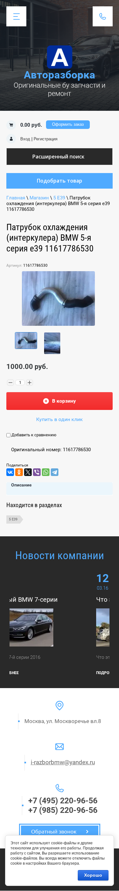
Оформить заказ (68, 124)
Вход (25, 139)
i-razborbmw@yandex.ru (63, 762)
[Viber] (37, 472)
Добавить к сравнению (33, 434)
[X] (28, 472)
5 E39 (59, 198)
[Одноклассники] (19, 472)
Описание (21, 484)
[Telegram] (54, 472)
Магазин (39, 198)
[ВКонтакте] (10, 472)
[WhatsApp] (46, 472)
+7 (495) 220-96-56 (62, 800)
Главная (15, 198)
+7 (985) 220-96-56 (62, 810)
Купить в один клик (59, 419)
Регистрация (45, 139)
